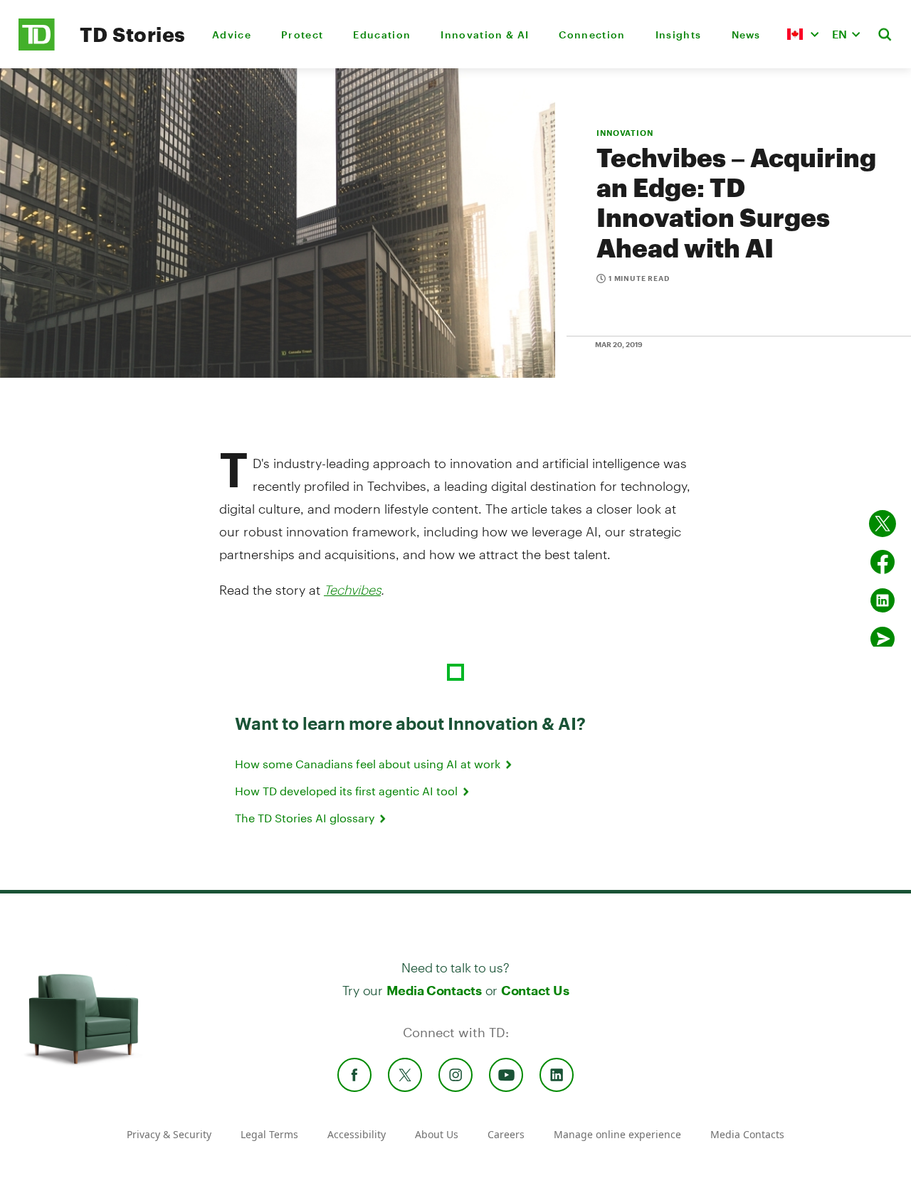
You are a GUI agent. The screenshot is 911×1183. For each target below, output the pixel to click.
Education (382, 34)
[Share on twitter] (882, 523)
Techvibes (352, 590)
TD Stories (133, 34)
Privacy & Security (169, 1134)
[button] (802, 34)
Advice (231, 34)
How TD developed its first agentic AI (347, 790)
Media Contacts (434, 990)
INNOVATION (624, 132)
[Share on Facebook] (882, 562)
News (746, 34)
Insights (678, 34)
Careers (506, 1134)
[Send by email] (882, 639)
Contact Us (535, 990)
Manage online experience (617, 1134)
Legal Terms (269, 1134)
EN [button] (839, 34)
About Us (436, 1134)
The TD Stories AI (306, 817)
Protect (302, 34)
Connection (592, 34)
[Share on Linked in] (882, 600)
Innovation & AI (485, 34)
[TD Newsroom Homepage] (37, 46)
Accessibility (356, 1134)
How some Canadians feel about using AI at (369, 763)
